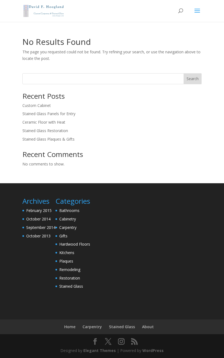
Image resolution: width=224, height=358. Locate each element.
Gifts (63, 235)
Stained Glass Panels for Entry (48, 113)
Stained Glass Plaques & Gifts (48, 139)
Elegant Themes (99, 350)
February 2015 (39, 210)
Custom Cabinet (36, 105)
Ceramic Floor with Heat (43, 122)
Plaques (66, 261)
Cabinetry (67, 219)
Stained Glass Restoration (45, 130)
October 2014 (38, 219)
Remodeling (69, 269)
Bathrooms (69, 210)
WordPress (153, 350)
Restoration (69, 278)
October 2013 (38, 235)
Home (69, 326)
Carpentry (67, 227)
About (148, 326)
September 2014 (40, 227)
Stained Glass (71, 286)
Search (193, 78)
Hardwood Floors (74, 244)
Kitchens (66, 252)
